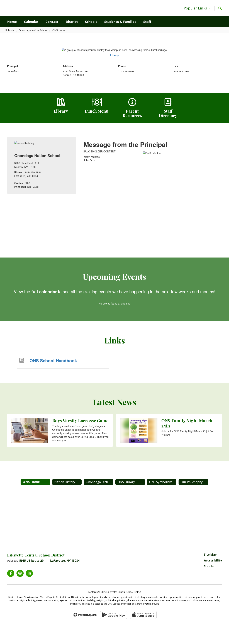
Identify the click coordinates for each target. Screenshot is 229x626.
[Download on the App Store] (143, 615)
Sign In (209, 566)
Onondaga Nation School (33, 30)
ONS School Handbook (53, 360)
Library (114, 55)
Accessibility (213, 560)
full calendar (44, 291)
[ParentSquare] (85, 614)
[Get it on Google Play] (113, 615)
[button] (197, 8)
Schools (9, 30)
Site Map (210, 554)
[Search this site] (220, 8)
